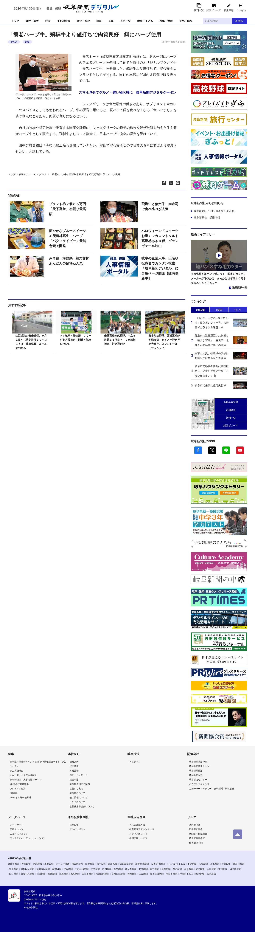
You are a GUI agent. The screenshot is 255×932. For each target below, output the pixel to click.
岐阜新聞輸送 (196, 770)
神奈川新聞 (238, 863)
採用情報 (74, 766)
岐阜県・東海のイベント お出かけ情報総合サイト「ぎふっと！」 (38, 763)
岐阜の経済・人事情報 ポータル (26, 779)
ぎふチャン (135, 761)
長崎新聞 (131, 873)
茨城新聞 (203, 863)
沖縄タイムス (186, 873)
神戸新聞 (177, 868)
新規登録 (229, 10)
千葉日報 (226, 863)
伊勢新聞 (95, 868)
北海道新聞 (13, 863)
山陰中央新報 (27, 873)
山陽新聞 (211, 868)
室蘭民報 (26, 863)
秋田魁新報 (77, 863)
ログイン (241, 10)
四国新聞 (40, 873)
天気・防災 (185, 20)
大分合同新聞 (102, 873)
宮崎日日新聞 (118, 873)
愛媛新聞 (52, 873)
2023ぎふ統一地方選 (20, 797)
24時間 (200, 309)
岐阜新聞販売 (196, 775)
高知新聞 (75, 873)
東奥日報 (48, 863)
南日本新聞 (171, 873)
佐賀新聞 (143, 873)
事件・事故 (32, 20)
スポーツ (125, 20)
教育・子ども (145, 20)
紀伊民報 (200, 868)
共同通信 (211, 873)
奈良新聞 (188, 868)
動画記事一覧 (239, 287)
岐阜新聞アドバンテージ (141, 829)
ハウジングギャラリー (200, 784)
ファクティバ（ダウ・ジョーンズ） (28, 838)
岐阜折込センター (198, 779)
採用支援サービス (138, 838)
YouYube (240, 450)
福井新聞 (154, 868)
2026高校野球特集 (19, 784)
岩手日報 (101, 863)
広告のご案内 (76, 788)
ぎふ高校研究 (16, 770)
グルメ (14, 42)
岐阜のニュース (27, 174)
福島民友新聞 (126, 863)
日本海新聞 (235, 868)
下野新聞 (191, 863)
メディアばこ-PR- (138, 833)
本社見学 (74, 770)
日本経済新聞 (158, 863)
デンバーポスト (77, 829)
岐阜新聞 (118, 868)
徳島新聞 (63, 873)
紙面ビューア (213, 10)
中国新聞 (222, 868)
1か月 (237, 309)
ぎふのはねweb (137, 824)
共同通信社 (194, 824)
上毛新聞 (214, 863)
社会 (48, 20)
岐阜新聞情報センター (200, 766)
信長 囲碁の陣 (196, 842)
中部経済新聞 (81, 868)
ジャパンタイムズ (176, 863)
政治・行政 (83, 20)
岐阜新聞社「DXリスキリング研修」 (215, 211)
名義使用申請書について (82, 806)
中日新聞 (68, 868)
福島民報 (112, 863)
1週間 (219, 309)
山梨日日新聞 (27, 868)
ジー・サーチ (16, 824)
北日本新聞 (130, 868)
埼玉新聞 (13, 868)
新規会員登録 (230, 402)
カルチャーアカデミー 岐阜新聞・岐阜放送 (211, 788)
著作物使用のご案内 (80, 784)
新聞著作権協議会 (198, 833)
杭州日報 (74, 824)
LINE (226, 450)
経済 (99, 20)
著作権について (77, 793)
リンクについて (77, 802)
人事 (111, 20)
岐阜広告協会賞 (197, 838)
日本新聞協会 (196, 829)
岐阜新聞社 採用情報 (207, 217)
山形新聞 (89, 863)
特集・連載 (166, 20)
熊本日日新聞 (157, 873)
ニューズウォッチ (19, 833)
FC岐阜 (13, 793)
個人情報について (79, 797)
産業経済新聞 (142, 863)
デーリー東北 (62, 863)
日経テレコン (16, 829)
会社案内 (74, 761)
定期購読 (231, 409)
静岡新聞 (106, 868)
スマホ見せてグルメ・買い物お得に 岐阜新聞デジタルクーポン (127, 92)
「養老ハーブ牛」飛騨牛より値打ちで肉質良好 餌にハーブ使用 (85, 174)
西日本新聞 (87, 873)
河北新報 (37, 863)
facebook (198, 450)
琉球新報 (199, 873)
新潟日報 (56, 868)
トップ (15, 20)
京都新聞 (165, 868)
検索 (240, 20)
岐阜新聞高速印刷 (198, 761)
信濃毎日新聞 (43, 868)
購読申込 (74, 779)
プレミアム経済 (18, 788)
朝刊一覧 (199, 10)
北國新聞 (143, 868)
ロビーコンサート (79, 775)
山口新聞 (13, 873)
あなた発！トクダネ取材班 (23, 775)
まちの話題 (63, 20)
